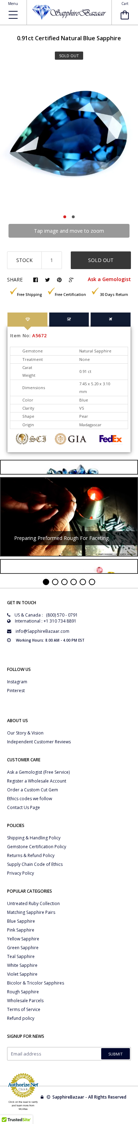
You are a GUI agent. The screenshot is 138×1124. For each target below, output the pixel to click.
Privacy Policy (20, 873)
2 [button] (73, 216)
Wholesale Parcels (25, 1001)
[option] (69, 139)
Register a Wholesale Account (36, 781)
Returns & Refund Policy (30, 855)
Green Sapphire (23, 948)
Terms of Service (23, 1009)
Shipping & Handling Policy (34, 838)
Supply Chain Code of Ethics (35, 864)
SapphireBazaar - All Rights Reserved (90, 1097)
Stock (24, 260)
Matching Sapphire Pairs (31, 912)
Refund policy (20, 1018)
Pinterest (16, 691)
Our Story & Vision (25, 733)
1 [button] (64, 216)
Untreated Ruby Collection (33, 903)
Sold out (101, 260)
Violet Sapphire (22, 974)
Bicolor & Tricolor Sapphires (35, 983)
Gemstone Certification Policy (36, 847)
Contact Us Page (23, 807)
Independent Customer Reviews (39, 742)
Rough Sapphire (23, 992)
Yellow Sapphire (23, 939)
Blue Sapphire (21, 921)
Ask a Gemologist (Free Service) (38, 772)
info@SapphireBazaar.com (42, 631)
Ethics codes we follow (29, 799)
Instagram (17, 682)
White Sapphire (22, 965)
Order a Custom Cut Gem (32, 790)
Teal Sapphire (21, 956)
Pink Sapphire (20, 930)
